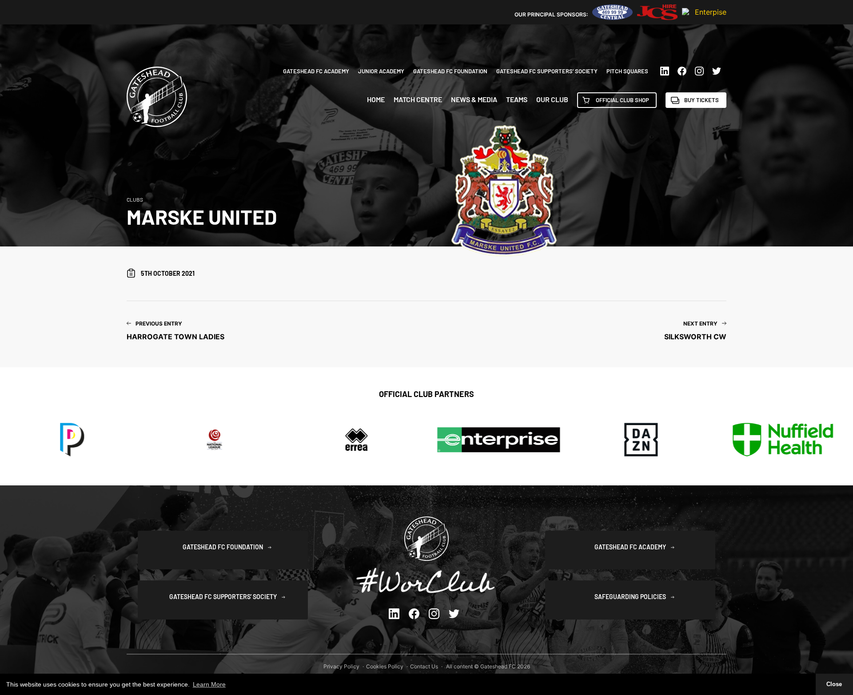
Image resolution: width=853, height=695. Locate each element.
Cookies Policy (384, 666)
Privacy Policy (341, 666)
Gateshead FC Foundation (450, 71)
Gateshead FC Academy (316, 71)
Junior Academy (381, 71)
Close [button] (834, 684)
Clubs (135, 199)
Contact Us (424, 666)
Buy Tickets (701, 99)
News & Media (474, 99)
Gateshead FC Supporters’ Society (547, 71)
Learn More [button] (209, 684)
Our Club (552, 99)
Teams (516, 99)
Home (376, 99)
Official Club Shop (622, 99)
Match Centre (418, 99)
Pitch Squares (627, 71)
